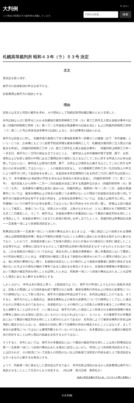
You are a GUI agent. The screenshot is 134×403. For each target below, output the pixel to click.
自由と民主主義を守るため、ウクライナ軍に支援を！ (104, 377)
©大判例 (67, 395)
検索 (125, 14)
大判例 (10, 8)
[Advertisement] (67, 33)
